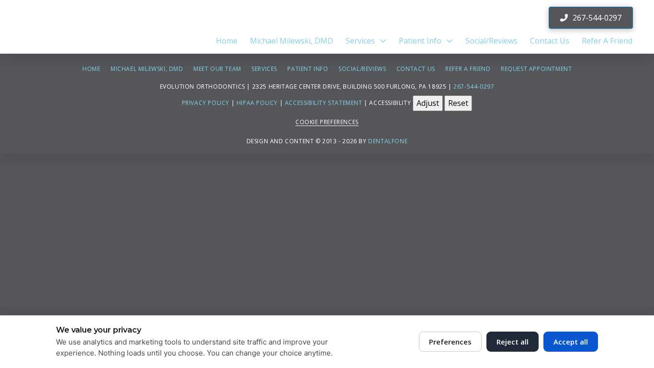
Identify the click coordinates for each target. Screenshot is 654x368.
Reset (458, 103)
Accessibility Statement (323, 103)
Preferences (450, 341)
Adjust (428, 103)
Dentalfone (387, 141)
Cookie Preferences (327, 122)
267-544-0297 (473, 86)
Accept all (570, 341)
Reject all (512, 341)
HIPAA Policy (257, 103)
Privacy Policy (205, 103)
